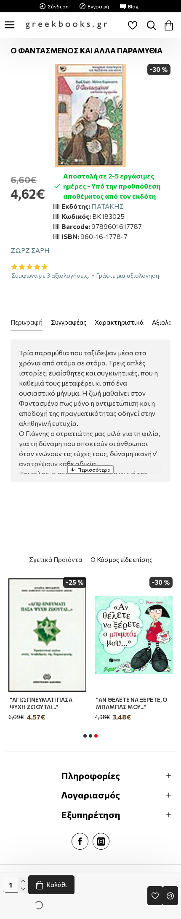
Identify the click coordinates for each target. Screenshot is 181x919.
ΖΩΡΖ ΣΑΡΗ (30, 250)
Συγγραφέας (68, 322)
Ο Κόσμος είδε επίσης (121, 559)
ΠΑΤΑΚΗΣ (107, 206)
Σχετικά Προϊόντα (55, 559)
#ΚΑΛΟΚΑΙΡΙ (65, 699)
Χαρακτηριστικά (119, 322)
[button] (85, 736)
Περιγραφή (27, 322)
